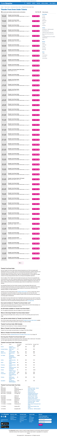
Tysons (2, 372)
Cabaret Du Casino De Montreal (12, 368)
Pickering (3, 365)
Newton (2, 351)
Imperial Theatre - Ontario (33, 397)
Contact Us (12, 416)
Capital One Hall (12, 372)
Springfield (3, 380)
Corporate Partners (23, 416)
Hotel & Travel (44, 3)
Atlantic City (3, 353)
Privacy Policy (31, 417)
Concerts (29, 3)
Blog (20, 421)
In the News (22, 420)
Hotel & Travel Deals (23, 419)
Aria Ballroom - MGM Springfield (12, 381)
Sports (33, 3)
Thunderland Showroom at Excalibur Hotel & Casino (20, 334)
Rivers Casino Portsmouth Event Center (12, 374)
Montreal (2, 367)
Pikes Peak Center (11, 350)
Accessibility (31, 420)
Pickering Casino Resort (32, 398)
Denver (2, 346)
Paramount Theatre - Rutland (12, 370)
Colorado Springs (4, 349)
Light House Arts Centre (32, 395)
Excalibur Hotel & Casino (22, 291)
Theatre (38, 3)
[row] (21, 16)
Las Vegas (3, 355)
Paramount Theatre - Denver (12, 347)
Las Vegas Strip (31, 300)
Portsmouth (3, 373)
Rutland (2, 369)
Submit (40, 424)
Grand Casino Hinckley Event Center (12, 378)
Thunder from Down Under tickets (30, 320)
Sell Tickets (52, 3)
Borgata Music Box (31, 392)
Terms (30, 416)
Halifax (2, 360)
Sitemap (30, 421)
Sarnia (2, 362)
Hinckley (2, 377)
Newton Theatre (12, 351)
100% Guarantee (13, 419)
